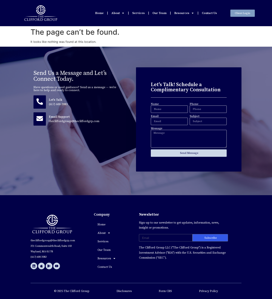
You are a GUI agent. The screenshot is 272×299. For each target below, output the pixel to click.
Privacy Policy (208, 291)
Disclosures (124, 291)
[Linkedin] (34, 266)
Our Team (159, 13)
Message (156, 128)
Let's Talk (55, 100)
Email (155, 116)
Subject (194, 116)
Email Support (59, 117)
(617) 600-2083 (58, 104)
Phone (194, 104)
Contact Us (209, 13)
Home (99, 13)
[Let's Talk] (39, 102)
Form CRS (165, 291)
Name (155, 104)
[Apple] (41, 266)
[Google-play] (49, 266)
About (115, 13)
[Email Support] (39, 119)
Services (138, 13)
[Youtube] (56, 266)
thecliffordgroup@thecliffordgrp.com (74, 121)
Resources (181, 13)
